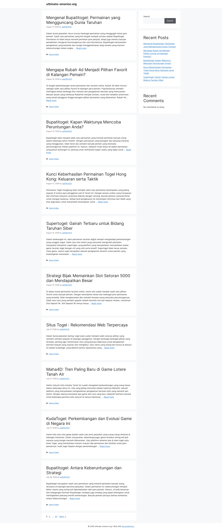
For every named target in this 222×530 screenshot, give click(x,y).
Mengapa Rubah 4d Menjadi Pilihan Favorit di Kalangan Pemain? (156, 53)
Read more (81, 48)
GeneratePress (128, 526)
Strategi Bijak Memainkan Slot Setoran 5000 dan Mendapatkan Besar (88, 278)
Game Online (54, 54)
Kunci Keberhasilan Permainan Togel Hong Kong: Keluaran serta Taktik (86, 176)
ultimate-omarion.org (61, 4)
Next (62, 516)
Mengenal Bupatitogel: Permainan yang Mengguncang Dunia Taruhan (83, 20)
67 (56, 516)
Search (146, 16)
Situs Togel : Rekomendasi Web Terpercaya (87, 324)
